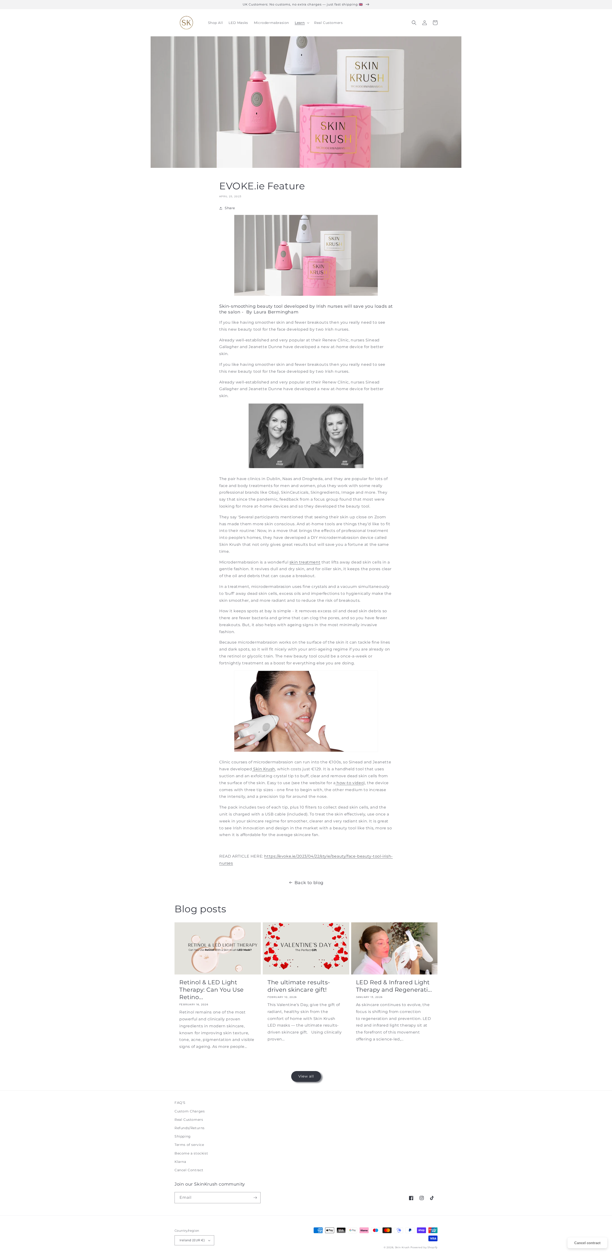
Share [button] (230, 208)
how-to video (350, 783)
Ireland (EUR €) (192, 1240)
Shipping (183, 1136)
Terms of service (189, 1145)
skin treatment (305, 562)
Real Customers (189, 1119)
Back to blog (309, 882)
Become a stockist (191, 1153)
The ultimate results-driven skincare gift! (299, 986)
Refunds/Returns (190, 1128)
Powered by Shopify (423, 1247)
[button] (301, 23)
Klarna (180, 1162)
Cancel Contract (189, 1170)
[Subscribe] (255, 1197)
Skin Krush (264, 769)
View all (306, 1076)
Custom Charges (190, 1111)
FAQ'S (180, 1102)
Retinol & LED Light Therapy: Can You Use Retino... (211, 990)
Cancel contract (587, 1243)
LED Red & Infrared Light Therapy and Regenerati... (394, 986)
